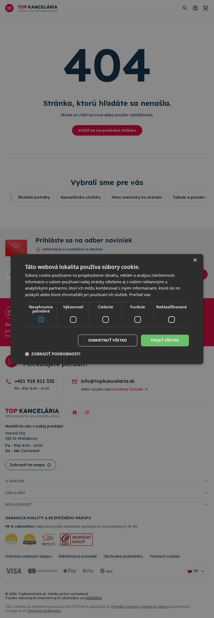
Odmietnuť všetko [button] (107, 340)
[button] (52, 353)
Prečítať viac (140, 294)
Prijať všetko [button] (165, 340)
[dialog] (107, 309)
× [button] (195, 260)
